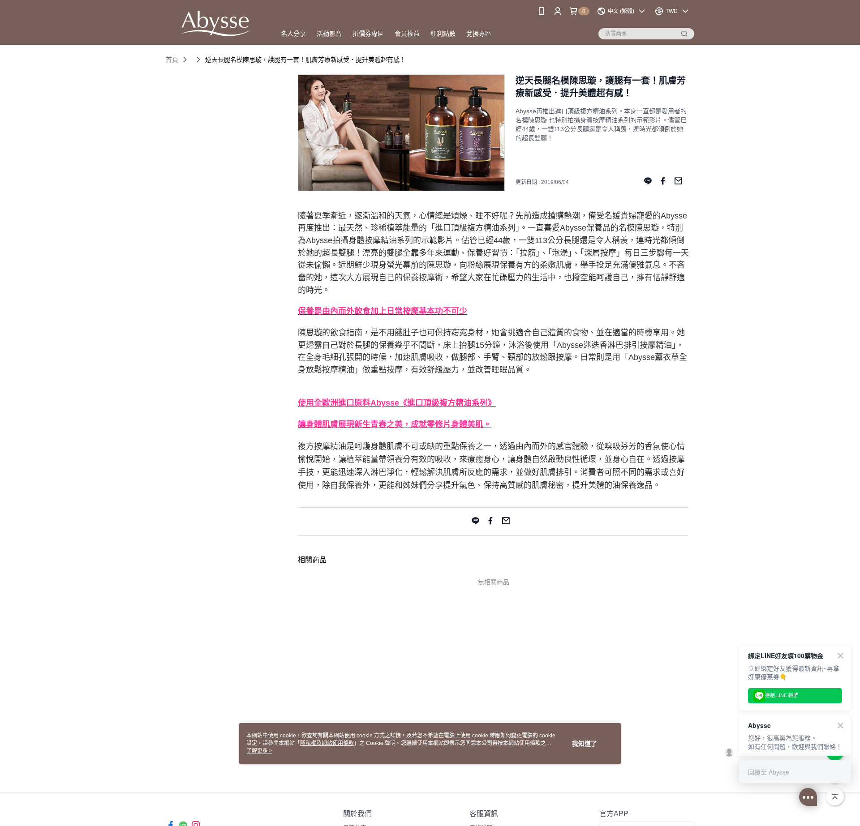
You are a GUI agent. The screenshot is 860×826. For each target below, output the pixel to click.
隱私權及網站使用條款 (327, 743)
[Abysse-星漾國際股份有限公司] (215, 23)
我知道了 (584, 743)
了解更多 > (259, 751)
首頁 (172, 59)
